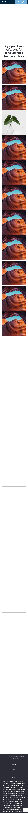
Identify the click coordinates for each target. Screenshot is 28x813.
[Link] (3, 2)
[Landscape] (14, 97)
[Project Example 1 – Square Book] (14, 373)
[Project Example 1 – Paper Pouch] (14, 423)
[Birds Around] (14, 298)
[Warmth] (14, 197)
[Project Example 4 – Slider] (14, 675)
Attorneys (14, 764)
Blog (14, 769)
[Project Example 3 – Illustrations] (14, 549)
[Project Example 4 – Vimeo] (14, 624)
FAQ (14, 774)
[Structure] (14, 273)
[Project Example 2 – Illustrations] (14, 474)
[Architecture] (14, 323)
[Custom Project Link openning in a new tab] (14, 700)
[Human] (14, 72)
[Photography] (14, 247)
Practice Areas (14, 767)
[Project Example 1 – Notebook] (14, 398)
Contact (14, 777)
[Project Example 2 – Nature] (14, 499)
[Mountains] (14, 172)
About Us (14, 762)
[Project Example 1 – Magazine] (14, 348)
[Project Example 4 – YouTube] (14, 650)
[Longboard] (14, 147)
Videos (14, 772)
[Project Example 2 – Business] (14, 524)
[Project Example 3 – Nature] (14, 599)
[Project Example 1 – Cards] (14, 449)
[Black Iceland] (14, 122)
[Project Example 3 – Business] (14, 574)
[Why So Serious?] (14, 222)
